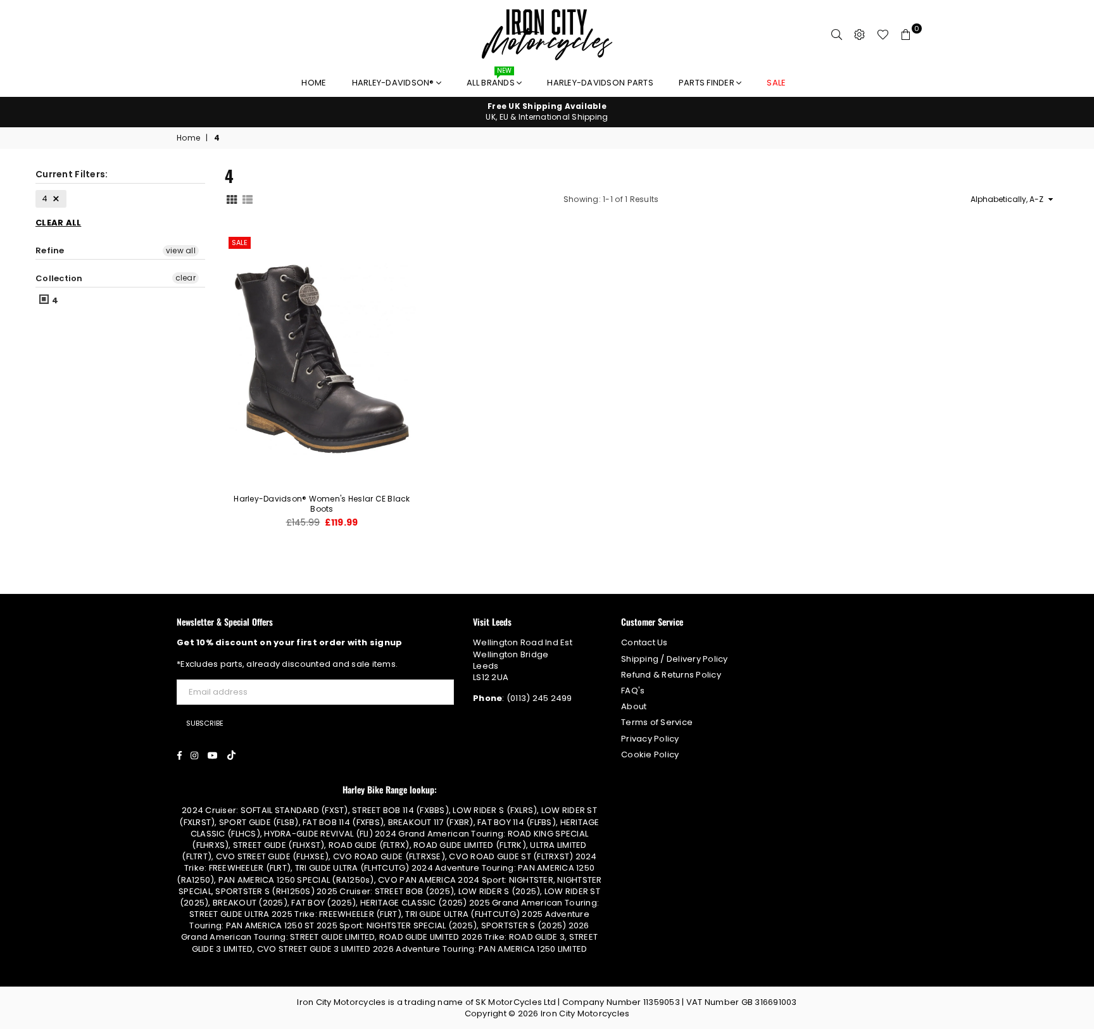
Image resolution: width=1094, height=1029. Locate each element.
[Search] (837, 34)
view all (181, 250)
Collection (59, 278)
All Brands (492, 79)
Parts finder (707, 83)
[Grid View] (232, 199)
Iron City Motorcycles (585, 1013)
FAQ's (632, 691)
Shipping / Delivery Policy (674, 659)
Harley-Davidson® (394, 83)
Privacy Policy (650, 739)
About (633, 706)
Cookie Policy (650, 754)
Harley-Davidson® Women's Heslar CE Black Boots (322, 504)
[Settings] (859, 34)
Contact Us (644, 642)
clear (185, 277)
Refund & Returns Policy (671, 675)
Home (313, 83)
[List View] (248, 199)
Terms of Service (657, 722)
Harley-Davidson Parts (600, 83)
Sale (240, 242)
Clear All (58, 223)
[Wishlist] (883, 34)
